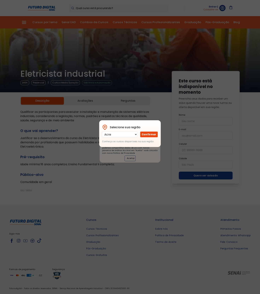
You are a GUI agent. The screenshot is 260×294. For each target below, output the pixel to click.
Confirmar (149, 134)
